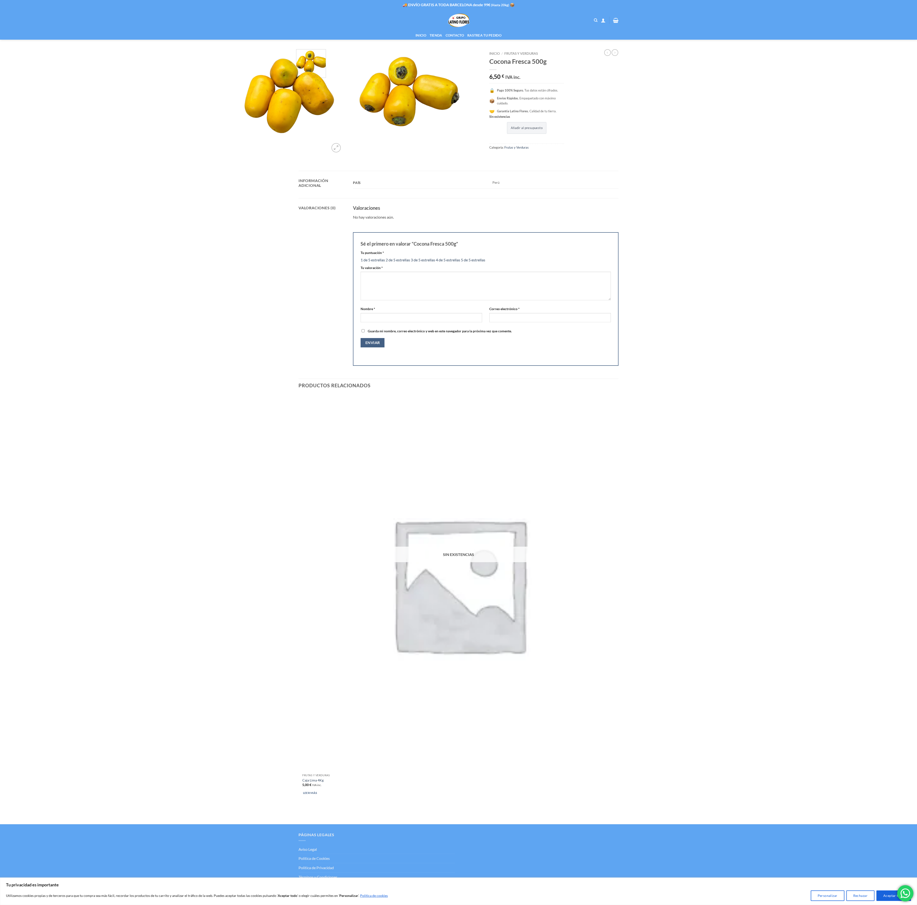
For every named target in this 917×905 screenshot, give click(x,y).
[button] (603, 20)
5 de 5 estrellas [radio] (473, 260)
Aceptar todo (893, 896)
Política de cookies (374, 896)
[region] (458, 891)
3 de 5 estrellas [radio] (423, 260)
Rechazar (860, 896)
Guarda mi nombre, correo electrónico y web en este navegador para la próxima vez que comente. (440, 331)
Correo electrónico (504, 309)
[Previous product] (615, 52)
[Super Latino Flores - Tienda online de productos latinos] (458, 20)
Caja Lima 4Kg (313, 780)
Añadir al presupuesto (527, 128)
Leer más (310, 792)
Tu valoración (372, 268)
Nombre (368, 309)
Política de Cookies (314, 858)
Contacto (455, 35)
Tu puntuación (372, 253)
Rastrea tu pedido (484, 35)
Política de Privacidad (316, 867)
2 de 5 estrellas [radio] (398, 260)
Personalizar (827, 896)
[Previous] (300, 815)
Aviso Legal (308, 849)
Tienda (436, 35)
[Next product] (607, 52)
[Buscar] (595, 20)
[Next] (347, 145)
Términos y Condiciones (318, 877)
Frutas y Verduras (521, 53)
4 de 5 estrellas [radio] (448, 260)
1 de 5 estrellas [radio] (373, 260)
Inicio (421, 35)
